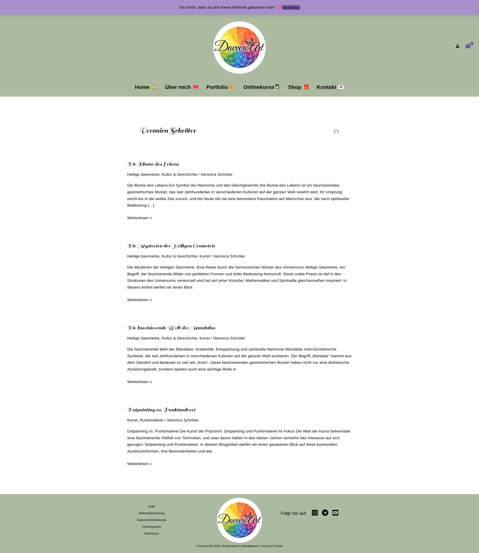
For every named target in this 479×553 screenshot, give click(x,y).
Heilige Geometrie (143, 174)
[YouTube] (335, 512)
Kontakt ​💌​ (330, 87)
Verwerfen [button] (291, 7)
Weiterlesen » (139, 217)
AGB (151, 506)
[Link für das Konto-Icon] (458, 46)
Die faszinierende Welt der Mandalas (171, 328)
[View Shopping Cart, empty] (467, 46)
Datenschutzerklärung (151, 520)
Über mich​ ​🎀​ (182, 87)
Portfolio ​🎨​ (221, 87)
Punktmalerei (151, 420)
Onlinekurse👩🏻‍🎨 (262, 87)
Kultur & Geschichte (179, 174)
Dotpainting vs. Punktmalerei (161, 409)
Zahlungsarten (151, 526)
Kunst (204, 256)
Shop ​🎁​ (298, 87)
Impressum (151, 533)
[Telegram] (325, 512)
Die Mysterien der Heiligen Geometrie (171, 246)
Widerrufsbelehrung (151, 513)
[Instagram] (315, 512)
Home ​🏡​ (146, 87)
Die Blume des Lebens (153, 164)
